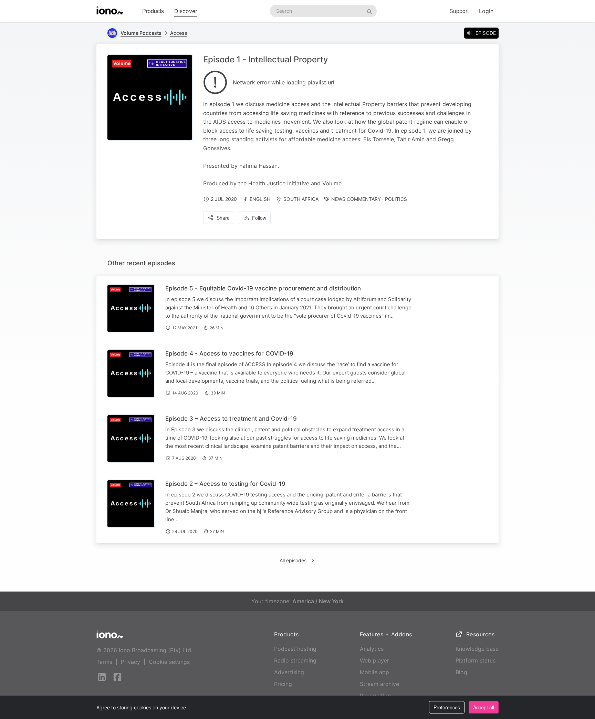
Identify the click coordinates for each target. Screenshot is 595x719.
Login (486, 11)
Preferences (447, 707)
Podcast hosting (295, 648)
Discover (185, 11)
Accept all (483, 707)
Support (459, 11)
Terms (104, 661)
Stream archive (379, 683)
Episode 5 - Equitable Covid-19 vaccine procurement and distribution (263, 288)
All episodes (293, 560)
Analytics (372, 648)
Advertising (289, 672)
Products (153, 11)
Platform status (475, 660)
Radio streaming (295, 660)
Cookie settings (169, 661)
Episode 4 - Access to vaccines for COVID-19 (229, 353)
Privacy (130, 661)
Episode (486, 33)
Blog (461, 672)
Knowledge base (477, 648)
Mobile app (374, 672)
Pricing (283, 683)
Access (178, 33)
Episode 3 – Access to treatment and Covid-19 (231, 418)
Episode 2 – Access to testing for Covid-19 (225, 483)
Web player (374, 660)
